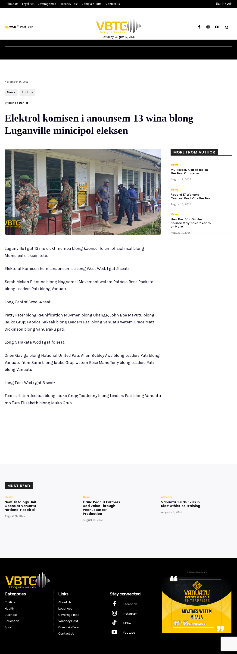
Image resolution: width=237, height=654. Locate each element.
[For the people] (118, 25)
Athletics (166, 496)
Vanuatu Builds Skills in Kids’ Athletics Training (180, 504)
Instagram (130, 613)
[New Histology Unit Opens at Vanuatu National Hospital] (61, 507)
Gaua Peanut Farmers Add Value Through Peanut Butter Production (101, 508)
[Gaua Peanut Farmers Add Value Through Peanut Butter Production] (140, 507)
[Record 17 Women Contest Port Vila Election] (223, 195)
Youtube (129, 632)
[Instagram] (208, 27)
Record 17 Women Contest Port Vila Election (191, 196)
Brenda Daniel (18, 102)
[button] (226, 27)
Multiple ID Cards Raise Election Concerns (189, 172)
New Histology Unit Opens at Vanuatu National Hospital (21, 506)
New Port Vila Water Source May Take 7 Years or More (191, 223)
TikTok (127, 623)
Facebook (130, 604)
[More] (81, 427)
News (11, 92)
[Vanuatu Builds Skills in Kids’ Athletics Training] (218, 507)
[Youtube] (216, 27)
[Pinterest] (59, 427)
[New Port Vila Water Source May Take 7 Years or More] (223, 220)
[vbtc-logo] (79, 580)
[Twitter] (48, 427)
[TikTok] (114, 623)
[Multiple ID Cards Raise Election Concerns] (223, 170)
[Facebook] (199, 27)
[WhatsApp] (70, 427)
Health (9, 496)
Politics (27, 92)
